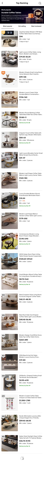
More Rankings (37, 9)
